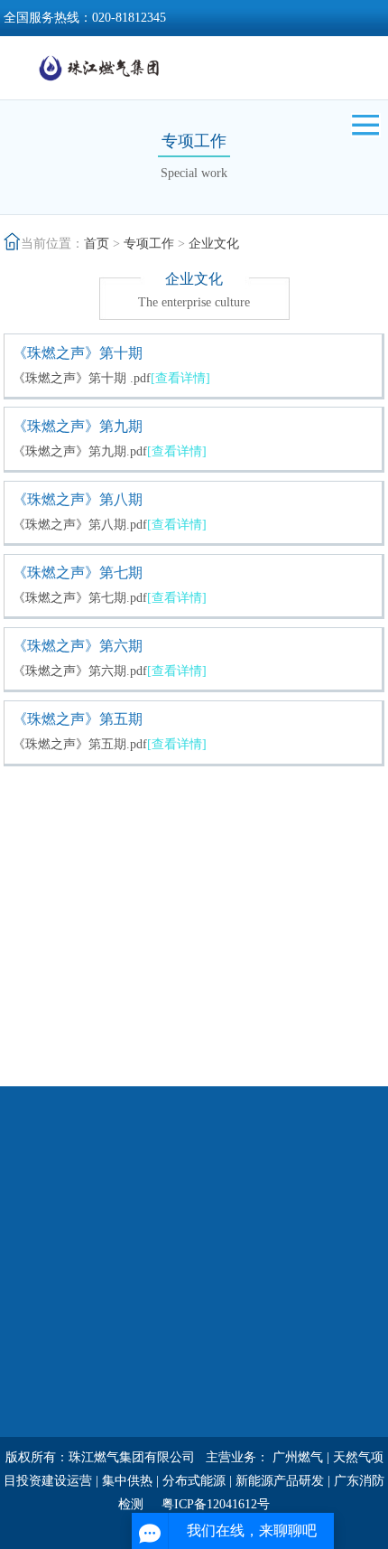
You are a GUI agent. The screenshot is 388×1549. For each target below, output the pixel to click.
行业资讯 (154, 1258)
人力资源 (29, 1376)
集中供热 (127, 1481)
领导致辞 (29, 1258)
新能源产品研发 (280, 1481)
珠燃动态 (154, 1235)
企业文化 (214, 243)
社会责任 (279, 1235)
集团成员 (279, 1329)
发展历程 (29, 1329)
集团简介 (29, 1235)
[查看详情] (180, 378)
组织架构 (29, 1282)
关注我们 (154, 1352)
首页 (96, 243)
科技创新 (279, 1258)
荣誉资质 (29, 1305)
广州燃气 (298, 1457)
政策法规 (154, 1282)
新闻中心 (154, 1211)
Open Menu (365, 124)
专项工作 (149, 243)
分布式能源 (194, 1481)
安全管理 (29, 1423)
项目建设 (279, 1305)
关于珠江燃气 (41, 1211)
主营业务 (279, 1282)
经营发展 (279, 1211)
